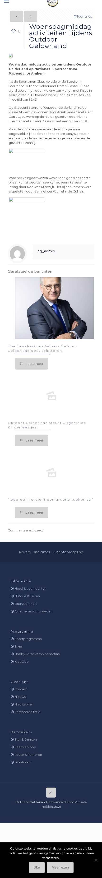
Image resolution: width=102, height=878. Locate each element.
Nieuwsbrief (23, 704)
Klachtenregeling (68, 552)
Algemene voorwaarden (33, 611)
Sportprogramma (28, 639)
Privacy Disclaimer (34, 552)
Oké (36, 867)
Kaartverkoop (25, 747)
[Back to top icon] (51, 793)
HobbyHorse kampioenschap (37, 654)
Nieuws (20, 697)
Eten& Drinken (25, 739)
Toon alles (84, 16)
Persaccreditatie (27, 712)
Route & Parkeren (28, 754)
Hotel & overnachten (30, 588)
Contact (20, 689)
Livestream (23, 762)
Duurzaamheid (25, 604)
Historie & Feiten (27, 596)
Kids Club (21, 661)
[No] (96, 860)
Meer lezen (60, 867)
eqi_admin (46, 251)
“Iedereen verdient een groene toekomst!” (50, 499)
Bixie (18, 646)
